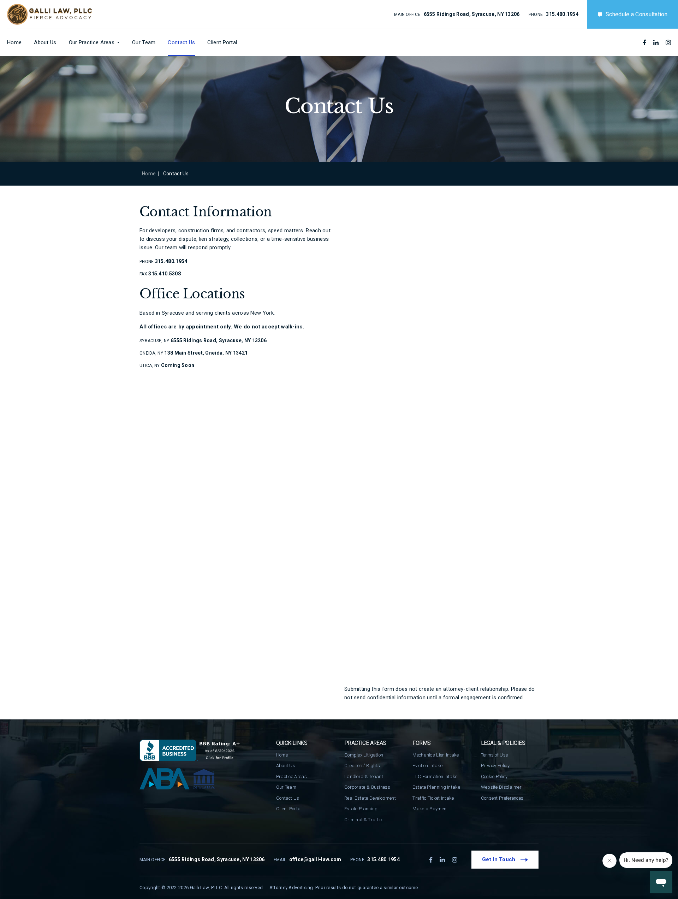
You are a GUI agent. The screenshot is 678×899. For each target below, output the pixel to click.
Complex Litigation (363, 755)
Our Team (143, 42)
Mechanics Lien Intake (435, 755)
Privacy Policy (495, 765)
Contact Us (181, 42)
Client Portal (222, 42)
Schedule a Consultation (636, 14)
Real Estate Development (370, 798)
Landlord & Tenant (363, 776)
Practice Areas (291, 776)
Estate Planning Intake (436, 787)
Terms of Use (494, 755)
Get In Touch (499, 859)
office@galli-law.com (315, 859)
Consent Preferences (502, 798)
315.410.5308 (164, 273)
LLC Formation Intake (434, 776)
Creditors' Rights (362, 765)
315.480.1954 (562, 14)
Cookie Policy (494, 776)
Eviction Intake (427, 765)
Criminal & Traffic (363, 819)
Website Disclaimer (501, 787)
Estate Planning (361, 808)
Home (14, 42)
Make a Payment (430, 808)
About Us (45, 42)
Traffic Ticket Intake (433, 798)
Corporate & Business (367, 787)
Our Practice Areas (91, 42)
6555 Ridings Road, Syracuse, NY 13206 (472, 14)
